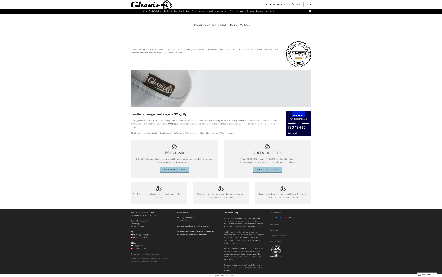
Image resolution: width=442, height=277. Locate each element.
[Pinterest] (284, 4)
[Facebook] (267, 4)
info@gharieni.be (139, 248)
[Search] (310, 11)
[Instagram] (281, 4)
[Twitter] (270, 4)
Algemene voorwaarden (279, 236)
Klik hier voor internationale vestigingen (145, 254)
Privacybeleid (275, 241)
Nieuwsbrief (274, 225)
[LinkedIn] (274, 4)
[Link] (290, 251)
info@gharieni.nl (139, 246)
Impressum (274, 230)
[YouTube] (277, 4)
